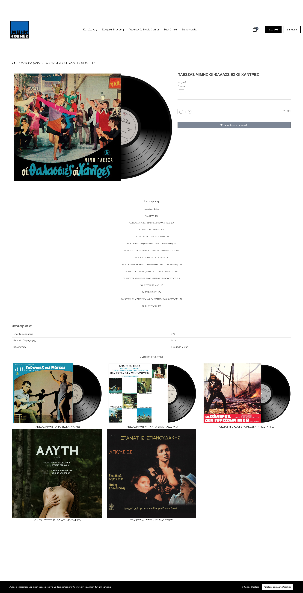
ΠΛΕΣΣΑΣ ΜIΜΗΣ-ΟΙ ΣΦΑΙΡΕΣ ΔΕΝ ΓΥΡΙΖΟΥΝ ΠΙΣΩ (245, 426)
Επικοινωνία (189, 29)
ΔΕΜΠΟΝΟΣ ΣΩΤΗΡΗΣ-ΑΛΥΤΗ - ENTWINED (57, 520)
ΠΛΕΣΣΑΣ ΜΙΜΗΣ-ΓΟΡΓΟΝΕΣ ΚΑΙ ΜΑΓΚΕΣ (57, 426)
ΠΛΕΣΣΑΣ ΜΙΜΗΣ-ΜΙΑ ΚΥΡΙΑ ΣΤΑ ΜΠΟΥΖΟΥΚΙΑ (151, 426)
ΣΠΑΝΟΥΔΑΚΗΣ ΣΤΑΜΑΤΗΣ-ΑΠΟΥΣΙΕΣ (151, 520)
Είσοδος (274, 29)
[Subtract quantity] (181, 112)
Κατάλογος (90, 29)
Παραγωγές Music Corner (143, 29)
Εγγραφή (294, 29)
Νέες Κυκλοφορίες (30, 63)
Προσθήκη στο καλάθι (235, 125)
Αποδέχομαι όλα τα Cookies (277, 587)
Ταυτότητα (170, 29)
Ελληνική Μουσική (113, 29)
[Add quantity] (189, 112)
